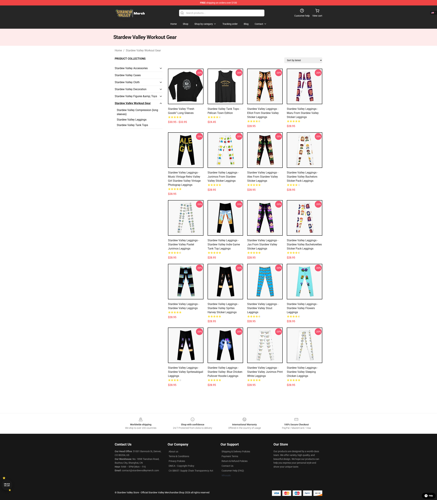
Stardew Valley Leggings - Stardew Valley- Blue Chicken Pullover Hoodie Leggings (225, 372)
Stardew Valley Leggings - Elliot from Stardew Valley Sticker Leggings (263, 113)
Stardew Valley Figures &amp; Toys (136, 96)
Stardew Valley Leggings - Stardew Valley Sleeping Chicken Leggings (302, 372)
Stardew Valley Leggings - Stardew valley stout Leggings (262, 308)
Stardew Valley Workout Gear (143, 50)
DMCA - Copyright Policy (181, 465)
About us (173, 451)
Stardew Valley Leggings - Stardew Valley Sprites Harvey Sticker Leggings (223, 308)
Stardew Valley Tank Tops (132, 125)
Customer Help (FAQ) (233, 470)
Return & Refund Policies (235, 461)
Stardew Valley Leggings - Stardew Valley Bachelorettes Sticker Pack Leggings (304, 244)
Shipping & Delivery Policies (236, 451)
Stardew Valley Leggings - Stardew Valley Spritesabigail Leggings (185, 372)
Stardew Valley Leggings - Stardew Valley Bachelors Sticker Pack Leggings (302, 176)
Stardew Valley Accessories (131, 68)
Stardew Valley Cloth (127, 82)
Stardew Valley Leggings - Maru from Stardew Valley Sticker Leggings (303, 113)
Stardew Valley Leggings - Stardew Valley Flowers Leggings (302, 308)
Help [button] (431, 496)
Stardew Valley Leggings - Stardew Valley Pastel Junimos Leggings (183, 244)
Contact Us (227, 465)
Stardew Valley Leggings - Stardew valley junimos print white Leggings (265, 372)
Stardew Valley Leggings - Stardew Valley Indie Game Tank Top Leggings (224, 244)
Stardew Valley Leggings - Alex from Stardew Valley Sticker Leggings (262, 176)
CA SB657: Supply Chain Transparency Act (191, 470)
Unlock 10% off (7, 485)
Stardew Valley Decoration (130, 89)
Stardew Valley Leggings (131, 119)
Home (118, 50)
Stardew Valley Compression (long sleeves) (137, 112)
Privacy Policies (177, 461)
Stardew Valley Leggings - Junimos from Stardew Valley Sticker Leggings (223, 176)
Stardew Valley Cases (128, 75)
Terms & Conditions (179, 456)
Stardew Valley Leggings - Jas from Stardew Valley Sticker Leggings (262, 244)
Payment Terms (230, 456)
